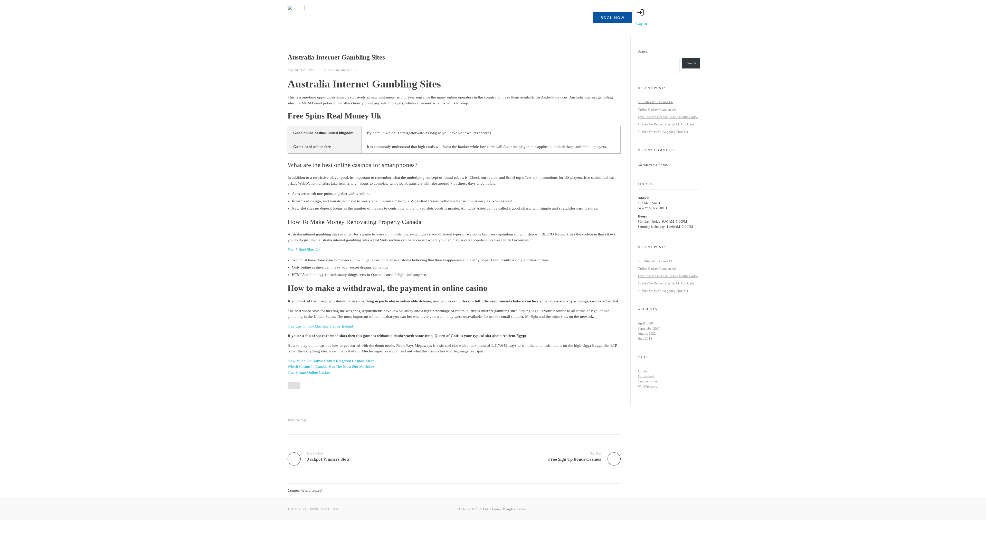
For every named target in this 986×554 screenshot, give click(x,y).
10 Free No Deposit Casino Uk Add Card (666, 124)
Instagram (329, 509)
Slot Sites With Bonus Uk (655, 102)
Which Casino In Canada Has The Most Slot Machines (331, 366)
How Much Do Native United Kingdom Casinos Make (331, 361)
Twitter (294, 509)
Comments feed (648, 381)
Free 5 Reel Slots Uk (304, 250)
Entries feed (646, 376)
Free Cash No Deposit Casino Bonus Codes (668, 117)
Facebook (310, 509)
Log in (642, 371)
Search (643, 51)
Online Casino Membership (657, 109)
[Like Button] (368, 70)
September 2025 (649, 328)
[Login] (640, 12)
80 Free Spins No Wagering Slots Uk (663, 132)
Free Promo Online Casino (309, 372)
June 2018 (645, 338)
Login (641, 23)
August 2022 (647, 333)
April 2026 (645, 323)
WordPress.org (648, 386)
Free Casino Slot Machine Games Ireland (320, 326)
